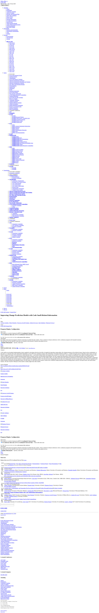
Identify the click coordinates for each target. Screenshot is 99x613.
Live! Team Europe (16, 183)
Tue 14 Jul (11, 69)
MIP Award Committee (17, 285)
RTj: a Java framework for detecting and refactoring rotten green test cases (22, 476)
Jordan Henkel (7, 490)
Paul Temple (7, 474)
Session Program (4, 454)
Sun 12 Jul (11, 66)
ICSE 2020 (3, 312)
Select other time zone (39, 334)
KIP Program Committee (17, 214)
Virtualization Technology (18, 188)
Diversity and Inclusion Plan (12, 14)
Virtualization (12, 78)
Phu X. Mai (7, 501)
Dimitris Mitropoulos (41, 470)
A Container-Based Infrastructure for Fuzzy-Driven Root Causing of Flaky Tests (24, 482)
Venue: (8, 9)
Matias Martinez (8, 478)
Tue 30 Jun (11, 50)
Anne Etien (34, 478)
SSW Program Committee (18, 216)
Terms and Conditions (11, 15)
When (2, 346)
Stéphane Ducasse (75, 478)
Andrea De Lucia (34, 322)
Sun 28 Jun (11, 48)
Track (2, 324)
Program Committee (16, 178)
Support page (3, 514)
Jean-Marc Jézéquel (48, 474)
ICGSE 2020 (4, 562)
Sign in (5, 308)
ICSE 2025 (9, 296)
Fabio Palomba (12, 322)
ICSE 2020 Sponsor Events (15, 75)
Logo (7, 32)
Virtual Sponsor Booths (11, 23)
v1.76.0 (14, 513)
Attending (5, 7)
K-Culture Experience (11, 20)
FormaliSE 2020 (4, 561)
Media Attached (12, 481)
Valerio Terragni (8, 485)
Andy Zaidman (41, 322)
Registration (9, 10)
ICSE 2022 (9, 300)
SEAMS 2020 (4, 574)
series (7, 312)
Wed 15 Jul (11, 70)
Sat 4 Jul (11, 56)
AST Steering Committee (18, 225)
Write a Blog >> (4, 1)
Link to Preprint (4, 364)
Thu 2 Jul (11, 53)
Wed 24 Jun (12, 43)
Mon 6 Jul (11, 58)
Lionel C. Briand (68, 501)
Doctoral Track (15, 252)
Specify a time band (18, 342)
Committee (14, 213)
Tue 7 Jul (11, 59)
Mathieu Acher (26, 474)
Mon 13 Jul (11, 67)
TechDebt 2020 (4, 569)
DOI (2, 367)
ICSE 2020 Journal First (6, 326)
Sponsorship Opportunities (12, 31)
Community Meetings (14, 100)
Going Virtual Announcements (13, 24)
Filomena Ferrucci (50, 322)
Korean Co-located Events (15, 106)
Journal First (12, 87)
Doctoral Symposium (14, 91)
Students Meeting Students (15, 102)
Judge (13, 206)
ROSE (10, 89)
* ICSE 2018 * (9, 306)
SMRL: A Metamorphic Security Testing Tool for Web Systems (20, 499)
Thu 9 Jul (11, 62)
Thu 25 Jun (11, 44)
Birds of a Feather (13, 98)
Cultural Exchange (13, 101)
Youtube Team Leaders (17, 190)
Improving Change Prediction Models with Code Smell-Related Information (23, 492)
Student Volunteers (13, 108)
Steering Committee (16, 241)
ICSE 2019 (9, 304)
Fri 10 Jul (11, 63)
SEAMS (14, 167)
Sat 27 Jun (11, 46)
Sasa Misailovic (32, 348)
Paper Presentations (13, 109)
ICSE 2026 (9, 295)
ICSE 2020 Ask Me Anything (16, 97)
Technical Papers (13, 76)
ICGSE (14, 115)
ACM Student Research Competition (17, 95)
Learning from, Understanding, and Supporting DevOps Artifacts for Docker (28, 488)
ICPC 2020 (3, 564)
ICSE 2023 (9, 299)
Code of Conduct (10, 13)
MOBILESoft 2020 (5, 566)
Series (7, 290)
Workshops (11, 88)
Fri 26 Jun (11, 45)
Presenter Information (11, 19)
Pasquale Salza (31, 485)
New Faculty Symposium (15, 93)
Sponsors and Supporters (12, 29)
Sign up (5, 309)
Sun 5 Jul (11, 57)
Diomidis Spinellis (72, 470)
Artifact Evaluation (13, 104)
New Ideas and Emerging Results (17, 84)
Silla (17, 348)
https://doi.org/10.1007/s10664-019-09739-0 (11, 369)
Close (2, 345)
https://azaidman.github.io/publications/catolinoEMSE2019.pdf (15, 365)
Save (2, 344)
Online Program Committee (18, 286)
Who (2, 321)
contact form (3, 511)
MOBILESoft (15, 136)
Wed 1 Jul (11, 52)
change (25, 460)
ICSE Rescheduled (10, 26)
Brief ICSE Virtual (10, 27)
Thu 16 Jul (11, 71)
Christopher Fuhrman (90, 478)
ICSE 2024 (9, 298)
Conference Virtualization (18, 180)
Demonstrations (12, 85)
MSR (13, 148)
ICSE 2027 (9, 294)
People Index (12, 220)
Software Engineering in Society (16, 83)
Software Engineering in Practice (16, 80)
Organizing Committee (14, 173)
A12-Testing (22, 348)
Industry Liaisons (16, 237)
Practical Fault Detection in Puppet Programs (21, 467)
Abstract (2, 350)
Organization (6, 170)
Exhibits (8, 33)
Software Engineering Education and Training (19, 82)
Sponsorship (6, 28)
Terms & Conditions (4, 610)
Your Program (9, 37)
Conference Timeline (11, 11)
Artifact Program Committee (18, 283)
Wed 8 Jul (11, 61)
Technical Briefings (13, 96)
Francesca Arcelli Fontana (23, 322)
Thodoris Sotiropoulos (9, 470)
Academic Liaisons (16, 235)
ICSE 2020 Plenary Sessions (15, 79)
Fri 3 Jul (11, 54)
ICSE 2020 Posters (13, 92)
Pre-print (6, 481)
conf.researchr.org (7, 513)
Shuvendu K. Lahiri (48, 490)
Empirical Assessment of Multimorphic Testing (15, 471)
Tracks (5, 72)
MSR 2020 (3, 567)
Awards (8, 39)
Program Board (15, 176)
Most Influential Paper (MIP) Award (20, 264)
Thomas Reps (66, 490)
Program (5, 35)
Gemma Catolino (5, 322)
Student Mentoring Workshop (16, 105)
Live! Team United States (18, 186)
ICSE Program (9, 36)
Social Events (9, 22)
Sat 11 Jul (11, 65)
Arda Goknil (25, 501)
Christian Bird (30, 490)
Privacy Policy (9, 16)
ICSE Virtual (9, 18)
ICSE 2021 (9, 302)
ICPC (13, 124)
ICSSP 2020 (3, 565)
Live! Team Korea (16, 184)
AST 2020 (3, 560)
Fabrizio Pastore (47, 501)
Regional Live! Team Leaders (19, 182)
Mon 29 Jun (12, 49)
